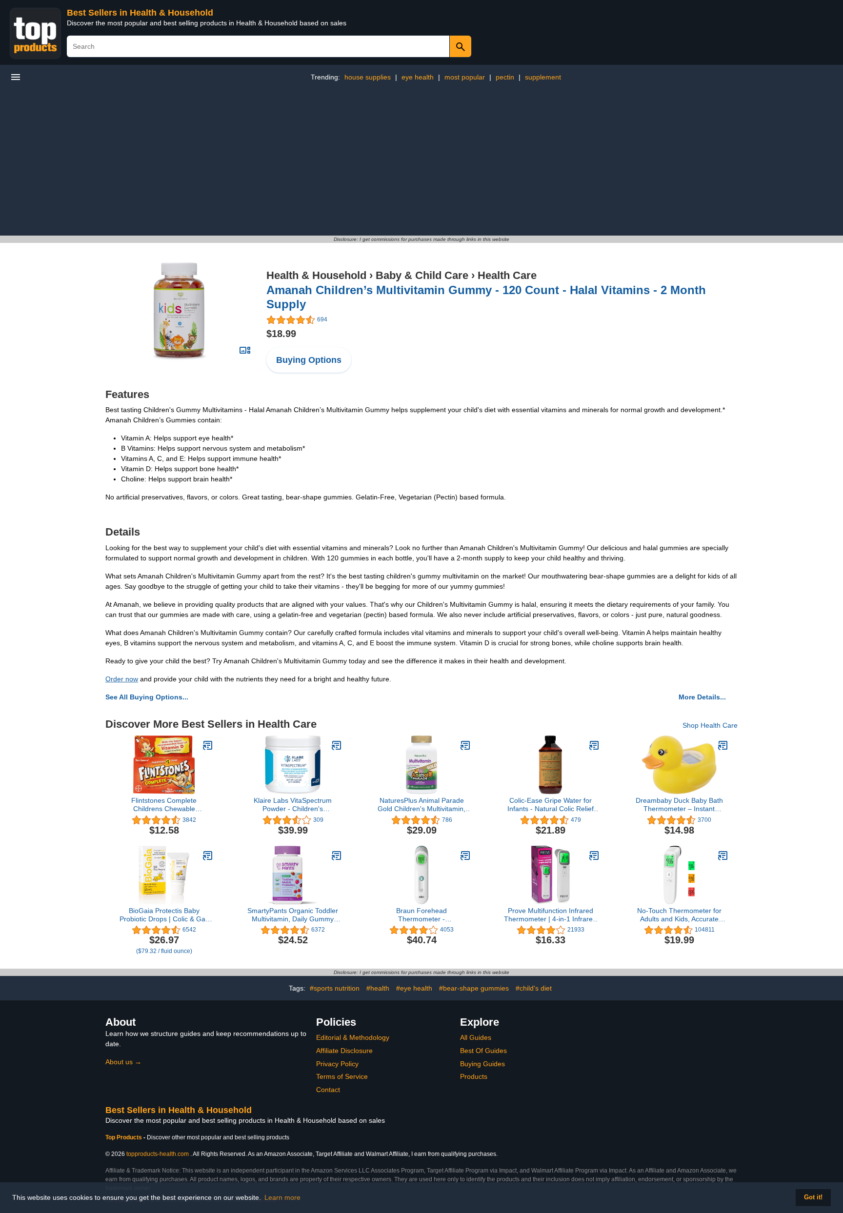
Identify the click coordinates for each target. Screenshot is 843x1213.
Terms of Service (342, 1076)
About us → (123, 1062)
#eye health (414, 988)
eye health (417, 77)
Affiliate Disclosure (344, 1050)
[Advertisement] (421, 162)
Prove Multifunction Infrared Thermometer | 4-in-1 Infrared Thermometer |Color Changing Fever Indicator (550, 915)
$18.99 (281, 333)
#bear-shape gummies (474, 988)
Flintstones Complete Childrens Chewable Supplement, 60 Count (164, 804)
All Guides (475, 1037)
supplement (543, 77)
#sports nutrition (335, 988)
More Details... (702, 697)
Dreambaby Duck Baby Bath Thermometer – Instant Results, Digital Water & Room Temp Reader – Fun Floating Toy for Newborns (679, 804)
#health (377, 988)
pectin (505, 77)
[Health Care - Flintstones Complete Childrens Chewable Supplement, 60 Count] (208, 745)
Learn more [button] (282, 1197)
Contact (328, 1090)
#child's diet (534, 988)
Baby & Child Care (422, 275)
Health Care (507, 275)
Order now (121, 679)
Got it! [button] (813, 1197)
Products (473, 1076)
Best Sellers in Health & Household (140, 13)
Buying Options (308, 360)
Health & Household (316, 275)
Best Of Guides (483, 1050)
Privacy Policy (337, 1064)
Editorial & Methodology (352, 1037)
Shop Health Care (710, 725)
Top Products (124, 1137)
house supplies (367, 77)
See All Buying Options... (146, 697)
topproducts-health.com (157, 1154)
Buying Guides (482, 1064)
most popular (464, 77)
